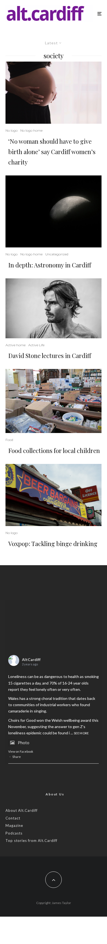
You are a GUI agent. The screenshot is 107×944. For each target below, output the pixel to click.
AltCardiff (31, 659)
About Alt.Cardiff (21, 810)
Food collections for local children (54, 450)
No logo (11, 130)
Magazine (14, 825)
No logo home (31, 130)
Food (9, 440)
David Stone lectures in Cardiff (49, 355)
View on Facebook (20, 751)
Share (16, 756)
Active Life (36, 345)
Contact (12, 818)
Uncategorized (56, 254)
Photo (23, 742)
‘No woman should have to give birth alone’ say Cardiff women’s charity (51, 151)
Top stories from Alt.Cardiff (31, 840)
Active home (15, 345)
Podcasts (13, 833)
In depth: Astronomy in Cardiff (49, 265)
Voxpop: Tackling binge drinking (52, 543)
